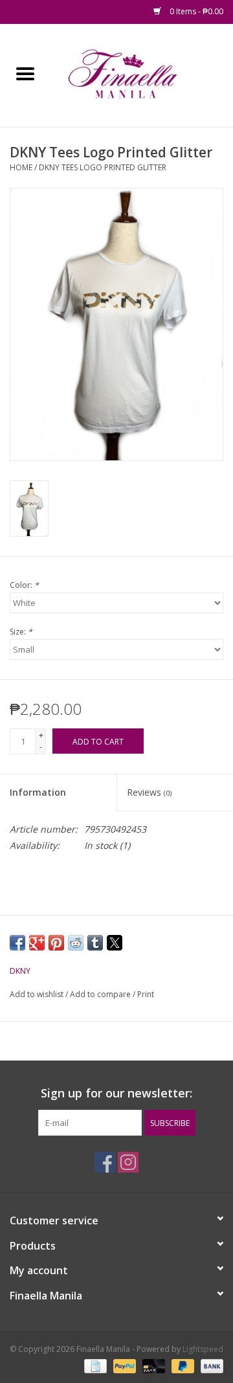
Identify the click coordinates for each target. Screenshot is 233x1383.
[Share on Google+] (37, 942)
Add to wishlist (37, 994)
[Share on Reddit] (75, 942)
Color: (24, 584)
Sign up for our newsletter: (116, 1093)
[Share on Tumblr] (95, 942)
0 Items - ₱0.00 (195, 11)
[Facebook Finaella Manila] (104, 1162)
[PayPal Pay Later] (181, 1365)
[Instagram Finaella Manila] (128, 1162)
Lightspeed (203, 1349)
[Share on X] (114, 942)
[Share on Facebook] (17, 942)
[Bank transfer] (209, 1365)
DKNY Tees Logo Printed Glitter (102, 167)
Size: (21, 631)
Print (145, 994)
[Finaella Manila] (142, 74)
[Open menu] (25, 73)
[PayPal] (123, 1365)
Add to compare (101, 994)
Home (21, 167)
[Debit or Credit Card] (152, 1365)
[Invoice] (94, 1365)
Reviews (149, 792)
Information (38, 792)
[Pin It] (56, 942)
